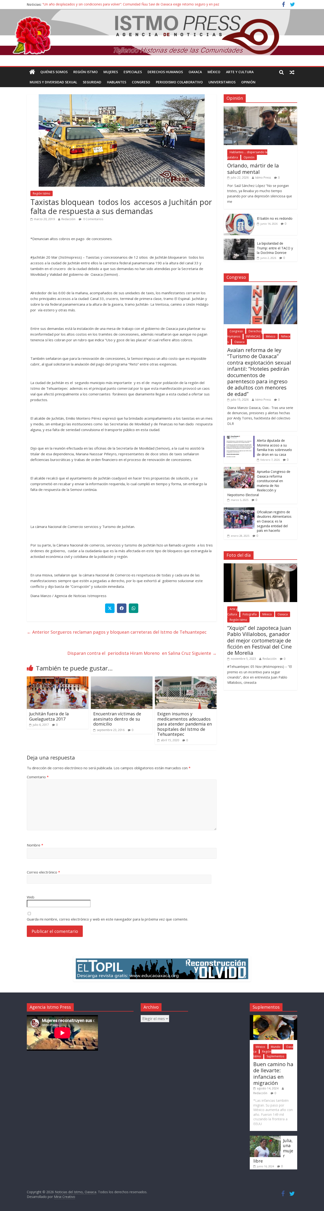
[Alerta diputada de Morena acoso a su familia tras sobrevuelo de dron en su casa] (239, 438)
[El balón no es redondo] (239, 216)
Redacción (68, 219)
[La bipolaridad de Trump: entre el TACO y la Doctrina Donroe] (239, 241)
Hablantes (116, 82)
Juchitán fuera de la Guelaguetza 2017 (49, 716)
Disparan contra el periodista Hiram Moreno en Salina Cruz (142, 653)
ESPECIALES (133, 72)
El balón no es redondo (274, 218)
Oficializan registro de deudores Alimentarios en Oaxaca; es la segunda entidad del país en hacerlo (274, 521)
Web (30, 897)
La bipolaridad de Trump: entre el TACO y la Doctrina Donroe (275, 248)
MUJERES (110, 72)
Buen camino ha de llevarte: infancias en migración (273, 1073)
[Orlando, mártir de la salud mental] (260, 109)
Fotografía (250, 614)
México (214, 72)
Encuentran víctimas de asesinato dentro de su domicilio (117, 719)
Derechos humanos (165, 72)
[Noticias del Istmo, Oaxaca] (162, 32)
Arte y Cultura (240, 72)
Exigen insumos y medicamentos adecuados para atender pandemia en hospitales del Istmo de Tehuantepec (184, 724)
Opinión (248, 82)
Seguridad (92, 82)
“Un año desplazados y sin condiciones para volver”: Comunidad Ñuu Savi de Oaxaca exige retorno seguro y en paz (130, 4)
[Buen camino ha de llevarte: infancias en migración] (273, 1017)
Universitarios (222, 82)
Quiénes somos (54, 72)
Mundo (275, 1047)
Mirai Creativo (64, 1196)
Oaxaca (195, 72)
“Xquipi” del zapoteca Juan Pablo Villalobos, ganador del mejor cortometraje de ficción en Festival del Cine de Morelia (259, 640)
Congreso (141, 82)
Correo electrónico (43, 872)
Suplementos (275, 1056)
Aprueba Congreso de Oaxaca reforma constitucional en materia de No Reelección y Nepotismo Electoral (258, 483)
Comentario (38, 776)
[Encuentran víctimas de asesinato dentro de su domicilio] (122, 679)
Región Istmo (85, 72)
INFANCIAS (253, 336)
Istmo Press (263, 178)
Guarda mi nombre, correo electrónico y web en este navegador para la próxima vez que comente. (107, 919)
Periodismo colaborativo (179, 82)
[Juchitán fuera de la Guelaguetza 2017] (57, 679)
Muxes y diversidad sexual (53, 82)
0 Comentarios (93, 219)
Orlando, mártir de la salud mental (253, 168)
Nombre (35, 845)
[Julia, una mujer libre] (265, 1138)
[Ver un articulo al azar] (292, 72)
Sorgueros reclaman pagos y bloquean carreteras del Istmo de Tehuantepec (118, 632)
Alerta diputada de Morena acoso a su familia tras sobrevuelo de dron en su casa (274, 447)
